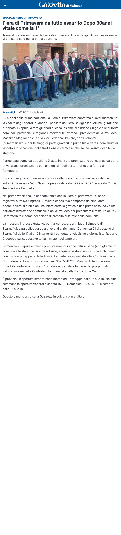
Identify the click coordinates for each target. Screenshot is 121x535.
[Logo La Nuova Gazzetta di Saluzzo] (60, 4)
